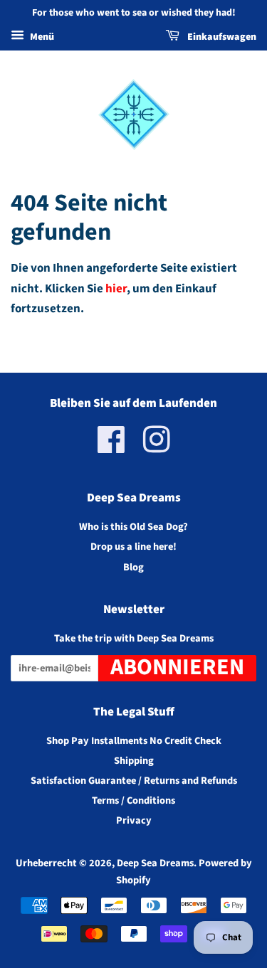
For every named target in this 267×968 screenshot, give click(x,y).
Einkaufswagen (220, 37)
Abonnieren (177, 668)
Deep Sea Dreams (155, 863)
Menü (41, 37)
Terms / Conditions (133, 800)
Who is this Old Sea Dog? (133, 526)
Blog (133, 567)
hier (116, 288)
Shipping (134, 760)
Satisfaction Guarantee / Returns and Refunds (134, 780)
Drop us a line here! (133, 546)
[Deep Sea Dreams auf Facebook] (111, 447)
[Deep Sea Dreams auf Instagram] (156, 447)
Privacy (134, 820)
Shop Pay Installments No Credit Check (133, 740)
